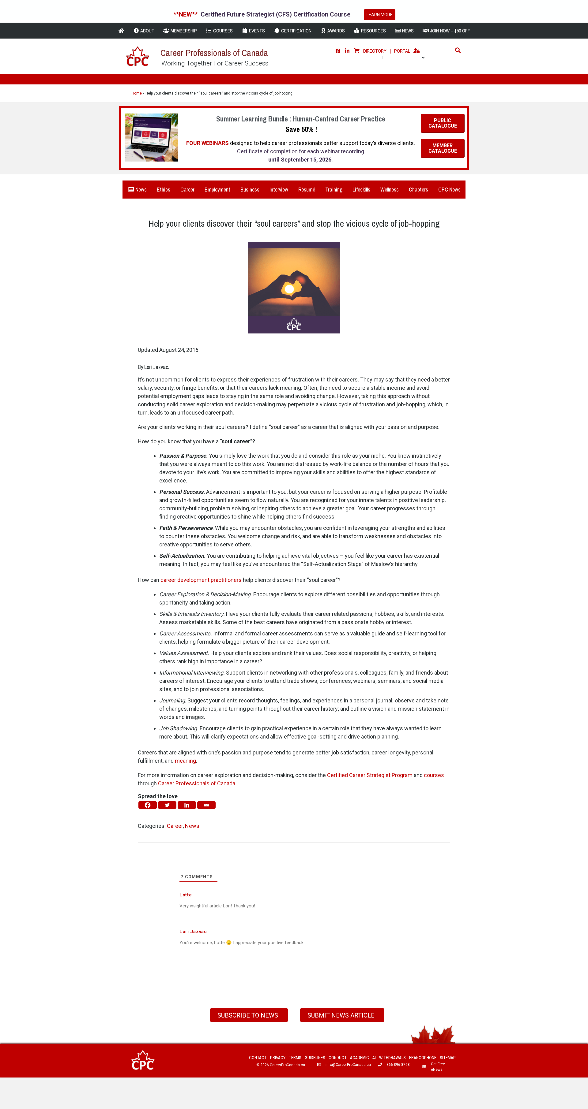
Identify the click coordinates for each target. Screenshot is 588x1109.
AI (374, 1057)
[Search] (456, 50)
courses (434, 775)
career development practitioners (201, 580)
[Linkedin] (187, 805)
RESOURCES (373, 30)
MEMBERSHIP (183, 30)
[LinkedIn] (347, 51)
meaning (185, 760)
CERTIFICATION (295, 30)
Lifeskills (361, 189)
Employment (217, 189)
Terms (295, 1057)
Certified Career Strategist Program (370, 775)
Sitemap (448, 1057)
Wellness (389, 189)
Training (333, 189)
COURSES (222, 30)
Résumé (306, 189)
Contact (258, 1057)
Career (187, 189)
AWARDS (335, 30)
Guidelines (315, 1057)
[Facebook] (337, 51)
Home (137, 93)
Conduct (338, 1057)
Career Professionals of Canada (196, 783)
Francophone (422, 1057)
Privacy (277, 1057)
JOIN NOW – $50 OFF (449, 30)
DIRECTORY (374, 50)
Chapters (418, 189)
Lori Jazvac (156, 367)
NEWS (407, 30)
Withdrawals (392, 1057)
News (140, 189)
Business (249, 189)
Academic (359, 1057)
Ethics (163, 189)
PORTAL (402, 50)
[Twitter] (167, 805)
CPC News (449, 189)
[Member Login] (416, 51)
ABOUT (146, 30)
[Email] (206, 805)
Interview (279, 189)
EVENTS (256, 30)
